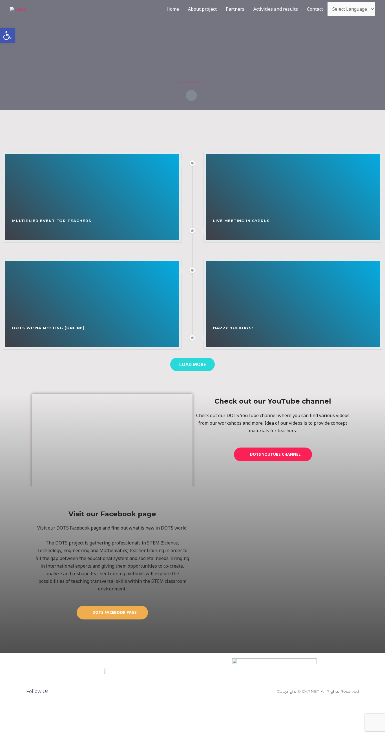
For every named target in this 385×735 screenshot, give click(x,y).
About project (202, 9)
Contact (315, 9)
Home (173, 9)
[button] (273, 454)
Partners (235, 9)
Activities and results (275, 9)
